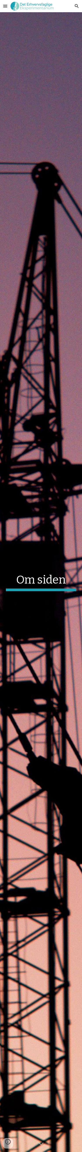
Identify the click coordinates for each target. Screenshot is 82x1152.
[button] (5, 6)
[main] (41, 582)
